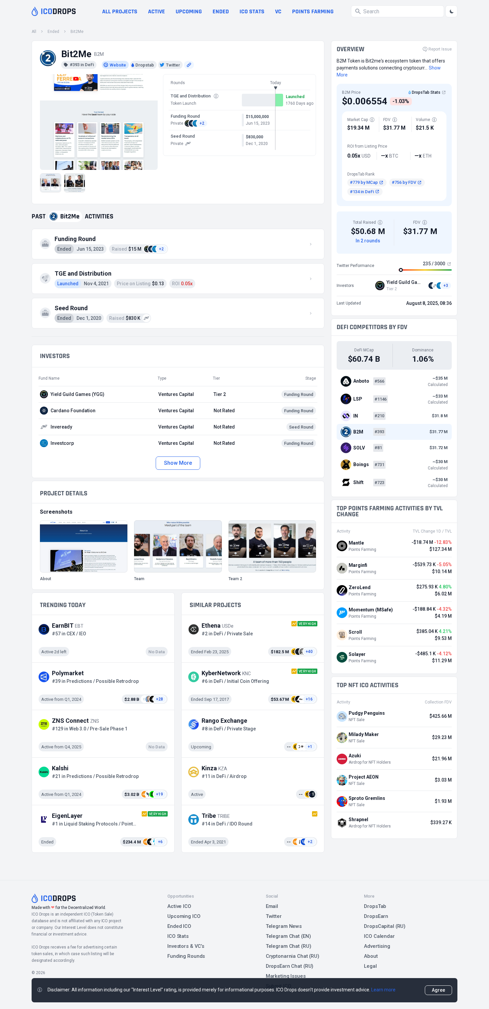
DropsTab (375, 906)
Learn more (383, 989)
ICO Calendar (379, 936)
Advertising (377, 946)
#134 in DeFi (362, 191)
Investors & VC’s (185, 946)
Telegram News (284, 926)
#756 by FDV (404, 182)
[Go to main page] (54, 11)
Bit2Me (77, 31)
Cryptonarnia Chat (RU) (292, 956)
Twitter (274, 916)
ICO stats (252, 11)
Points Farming (313, 11)
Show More (178, 463)
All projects (119, 11)
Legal (370, 966)
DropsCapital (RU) (385, 926)
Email (272, 906)
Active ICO (179, 906)
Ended (221, 11)
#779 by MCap (364, 182)
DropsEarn (376, 916)
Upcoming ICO (184, 916)
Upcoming (189, 11)
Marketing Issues (286, 976)
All (34, 31)
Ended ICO (179, 926)
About (371, 956)
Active (156, 11)
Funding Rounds (186, 956)
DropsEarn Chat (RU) (290, 966)
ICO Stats (178, 936)
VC (278, 11)
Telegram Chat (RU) (288, 946)
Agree (438, 990)
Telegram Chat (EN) (288, 936)
